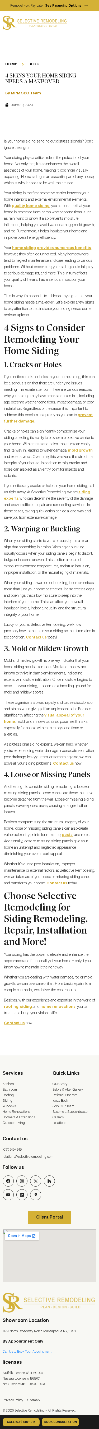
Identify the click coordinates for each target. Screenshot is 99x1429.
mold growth (80, 450)
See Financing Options (67, 5)
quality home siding (31, 206)
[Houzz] (49, 1181)
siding (26, 1007)
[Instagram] (21, 1181)
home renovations (58, 1007)
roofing (11, 1007)
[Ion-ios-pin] (35, 1194)
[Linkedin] (21, 1194)
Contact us (36, 637)
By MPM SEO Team (23, 93)
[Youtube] (8, 1194)
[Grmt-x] (35, 1181)
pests (67, 835)
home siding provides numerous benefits (51, 248)
